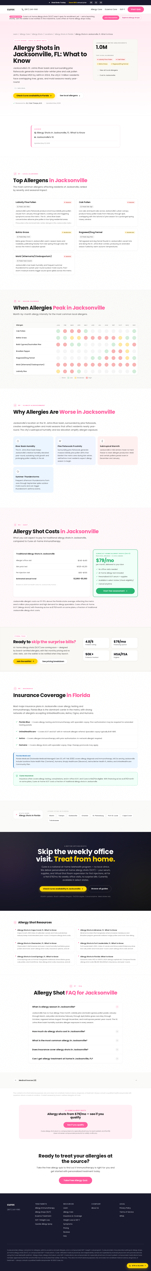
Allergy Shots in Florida (64, 34)
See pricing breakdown (53, 661)
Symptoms (67, 1224)
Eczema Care (111, 9)
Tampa (61, 815)
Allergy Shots (37, 34)
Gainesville (73, 815)
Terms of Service (127, 1212)
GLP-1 (122, 9)
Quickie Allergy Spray (43, 1224)
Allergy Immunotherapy (45, 1208)
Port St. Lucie (113, 815)
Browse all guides (99, 888)
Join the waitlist (110, 17)
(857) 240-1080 (30, 9)
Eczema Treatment (43, 1216)
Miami (51, 815)
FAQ (65, 1236)
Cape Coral (127, 815)
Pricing (66, 1228)
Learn (15, 34)
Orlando (85, 815)
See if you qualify (75, 1124)
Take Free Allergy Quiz (75, 1180)
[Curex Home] (13, 9)
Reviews (66, 1232)
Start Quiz (136, 9)
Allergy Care (96, 9)
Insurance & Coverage (72, 1216)
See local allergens (69, 95)
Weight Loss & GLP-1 (71, 1220)
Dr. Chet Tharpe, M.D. (34, 103)
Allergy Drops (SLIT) (43, 1212)
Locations (49, 34)
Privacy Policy (125, 1208)
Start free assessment (114, 591)
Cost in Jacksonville (107, 75)
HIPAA (122, 1216)
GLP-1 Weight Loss (42, 1220)
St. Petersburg (98, 815)
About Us (95, 1208)
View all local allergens (109, 70)
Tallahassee (54, 820)
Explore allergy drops (131, 17)
